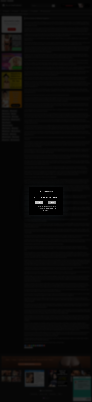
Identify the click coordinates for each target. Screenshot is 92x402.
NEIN (52, 202)
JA (39, 202)
